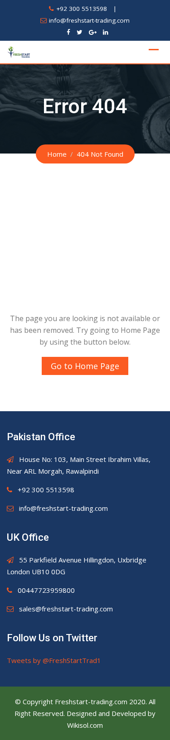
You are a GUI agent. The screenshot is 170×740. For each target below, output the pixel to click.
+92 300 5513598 (81, 9)
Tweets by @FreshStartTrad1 (54, 660)
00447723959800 (46, 590)
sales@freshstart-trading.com (66, 608)
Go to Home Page (85, 365)
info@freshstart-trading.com (89, 20)
